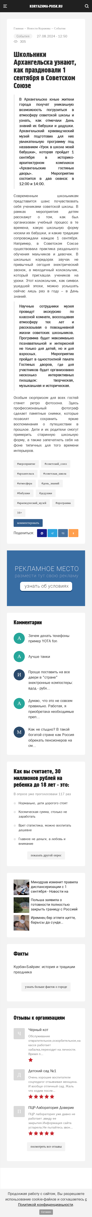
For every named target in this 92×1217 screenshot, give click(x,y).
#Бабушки (23, 493)
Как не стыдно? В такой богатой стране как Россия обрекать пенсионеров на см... (51, 737)
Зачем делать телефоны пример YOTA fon (48, 638)
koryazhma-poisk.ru (46, 6)
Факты (21, 954)
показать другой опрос (46, 855)
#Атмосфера (24, 483)
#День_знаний (50, 483)
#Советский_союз (56, 463)
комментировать (28, 523)
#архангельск (25, 473)
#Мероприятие (26, 463)
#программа (63, 503)
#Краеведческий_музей (31, 503)
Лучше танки (39, 656)
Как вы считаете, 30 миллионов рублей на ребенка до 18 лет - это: (41, 778)
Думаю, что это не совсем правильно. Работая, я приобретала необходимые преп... (51, 708)
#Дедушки (45, 493)
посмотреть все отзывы (46, 1146)
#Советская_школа (54, 473)
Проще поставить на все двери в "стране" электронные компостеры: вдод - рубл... (50, 680)
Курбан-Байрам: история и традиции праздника (44, 969)
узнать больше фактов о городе (46, 987)
